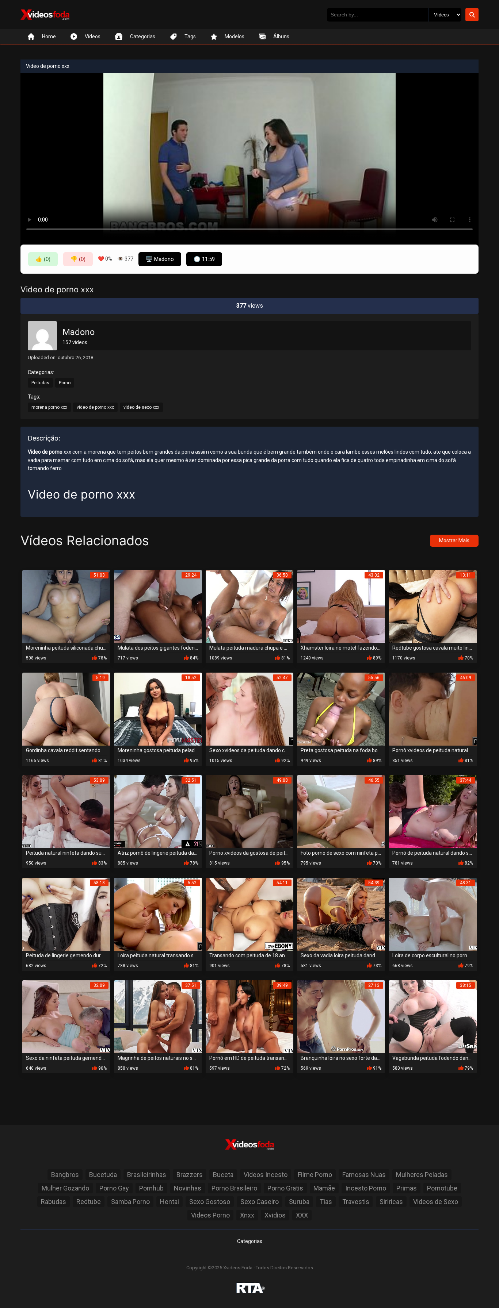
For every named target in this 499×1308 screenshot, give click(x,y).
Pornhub (151, 1188)
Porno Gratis (285, 1188)
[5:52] (158, 914)
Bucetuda (103, 1174)
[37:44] (433, 811)
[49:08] (250, 811)
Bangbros (65, 1174)
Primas (406, 1188)
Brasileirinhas (146, 1174)
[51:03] (66, 606)
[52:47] (250, 708)
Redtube (88, 1201)
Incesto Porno (365, 1188)
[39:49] (250, 1016)
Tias (326, 1201)
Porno (65, 382)
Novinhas (187, 1188)
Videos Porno (210, 1215)
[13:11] (433, 606)
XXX (302, 1215)
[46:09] (433, 708)
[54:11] (250, 914)
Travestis (355, 1201)
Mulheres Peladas (422, 1174)
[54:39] (341, 914)
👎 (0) (78, 259)
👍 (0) (42, 259)
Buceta (223, 1174)
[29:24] (158, 606)
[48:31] (433, 914)
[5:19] (66, 708)
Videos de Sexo (435, 1201)
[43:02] (341, 606)
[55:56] (341, 708)
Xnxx (247, 1215)
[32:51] (158, 811)
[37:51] (158, 1016)
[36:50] (250, 606)
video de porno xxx (95, 407)
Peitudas (40, 382)
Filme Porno (315, 1174)
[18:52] (158, 708)
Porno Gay (114, 1188)
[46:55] (341, 811)
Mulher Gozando (65, 1188)
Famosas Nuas (364, 1174)
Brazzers (189, 1174)
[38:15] (433, 1016)
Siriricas (391, 1201)
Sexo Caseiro (259, 1201)
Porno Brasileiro (234, 1188)
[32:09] (66, 1016)
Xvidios (275, 1215)
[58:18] (66, 914)
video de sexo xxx (141, 407)
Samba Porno (130, 1201)
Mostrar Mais (454, 540)
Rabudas (53, 1201)
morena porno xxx (49, 407)
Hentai (169, 1201)
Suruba (299, 1201)
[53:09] (66, 811)
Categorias (249, 1241)
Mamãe (324, 1188)
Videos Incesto (265, 1174)
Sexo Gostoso (209, 1201)
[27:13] (341, 1016)
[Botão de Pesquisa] (472, 14)
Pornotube (442, 1188)
